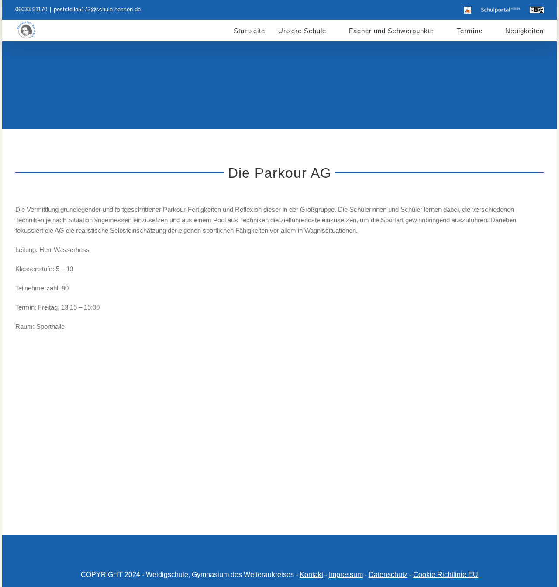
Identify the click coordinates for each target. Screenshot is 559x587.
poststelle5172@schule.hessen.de (97, 9)
